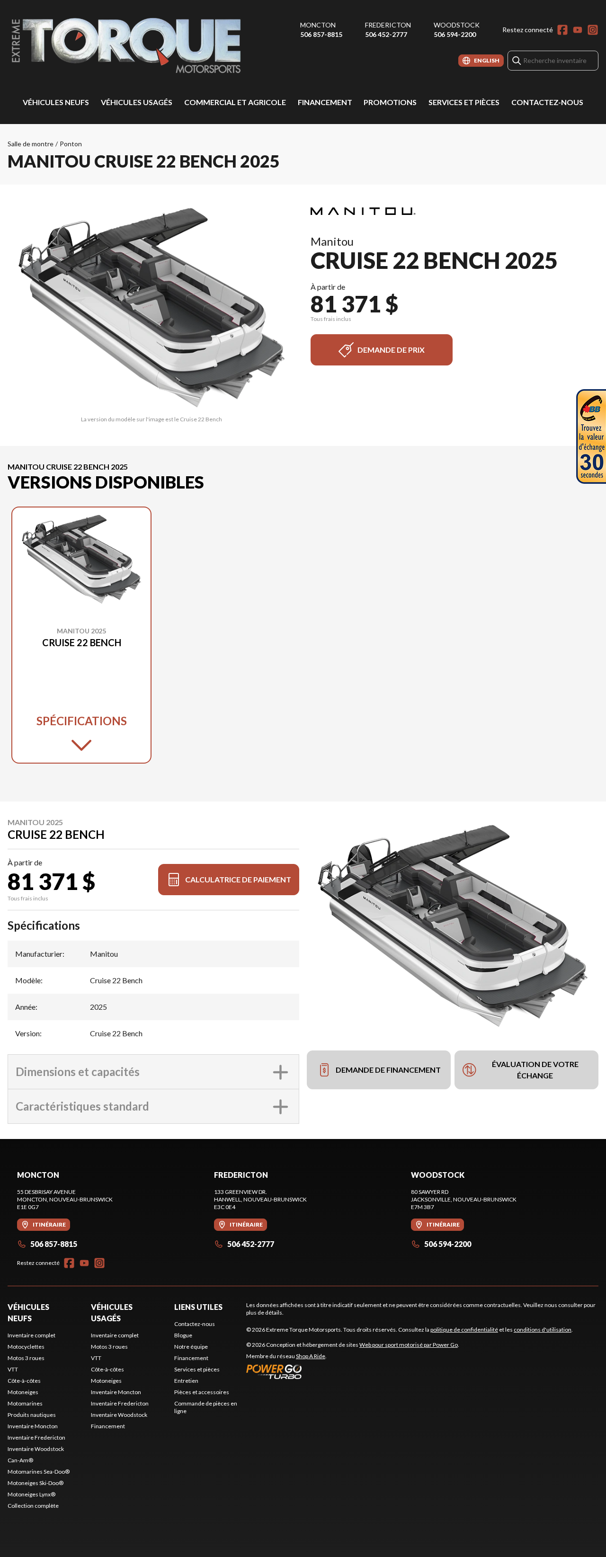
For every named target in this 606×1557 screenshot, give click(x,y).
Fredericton (388, 25)
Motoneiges (23, 1392)
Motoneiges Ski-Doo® (35, 1482)
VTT (13, 1369)
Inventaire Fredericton (36, 1437)
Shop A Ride (310, 1356)
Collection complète (33, 1505)
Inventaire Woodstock (36, 1448)
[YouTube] (577, 30)
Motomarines (25, 1403)
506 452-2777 (386, 34)
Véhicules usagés (136, 102)
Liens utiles (198, 1306)
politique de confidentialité (464, 1329)
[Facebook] (562, 30)
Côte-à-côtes (24, 1380)
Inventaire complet (31, 1335)
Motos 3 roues (26, 1357)
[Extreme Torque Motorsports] (126, 46)
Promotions (390, 102)
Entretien (186, 1380)
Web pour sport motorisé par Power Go (408, 1344)
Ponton (71, 144)
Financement (325, 102)
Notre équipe (191, 1346)
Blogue (183, 1335)
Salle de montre (30, 144)
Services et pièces (463, 102)
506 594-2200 (455, 34)
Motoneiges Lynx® (31, 1494)
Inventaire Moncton (33, 1426)
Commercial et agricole (235, 102)
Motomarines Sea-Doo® (39, 1471)
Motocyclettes (26, 1346)
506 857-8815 (321, 34)
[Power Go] (352, 1371)
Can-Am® (20, 1460)
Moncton (318, 25)
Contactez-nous (547, 102)
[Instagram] (592, 30)
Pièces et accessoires (201, 1392)
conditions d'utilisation (542, 1329)
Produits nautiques (32, 1414)
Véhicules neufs (56, 102)
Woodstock (457, 25)
